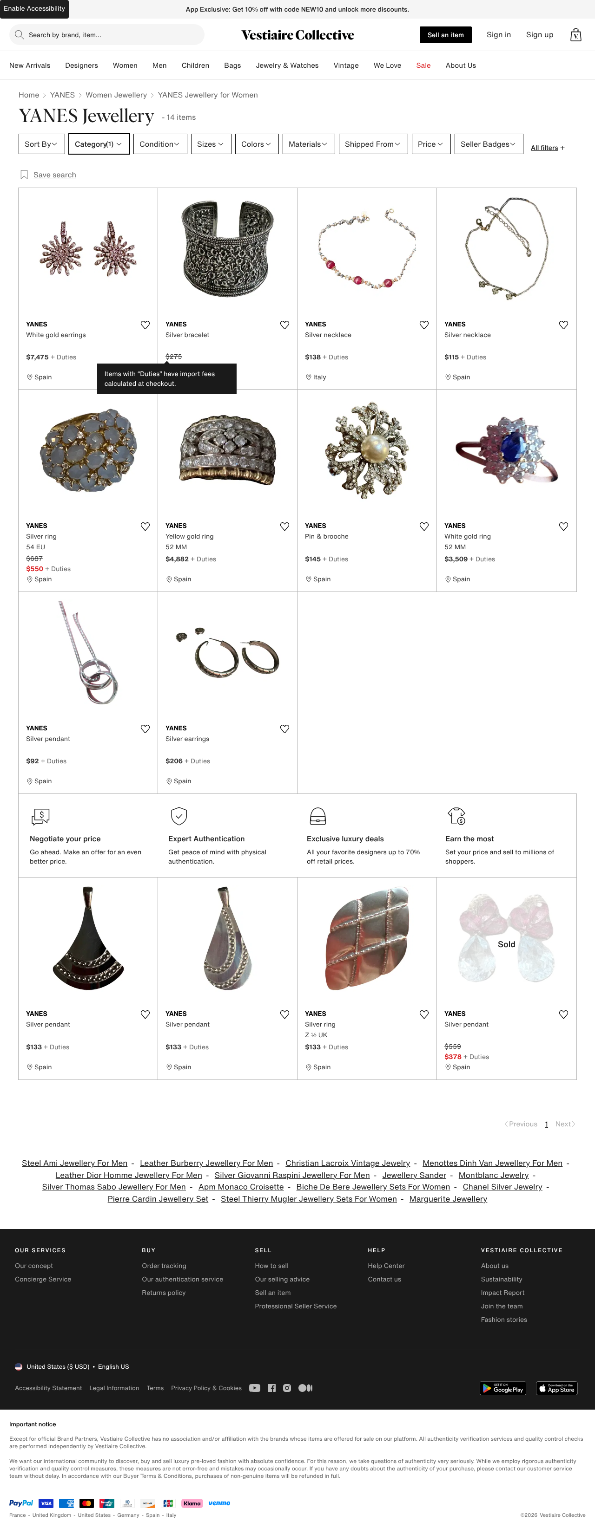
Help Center (386, 1266)
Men (159, 65)
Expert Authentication (206, 838)
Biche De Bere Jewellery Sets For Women (373, 1187)
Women (125, 65)
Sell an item (446, 34)
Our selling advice (282, 1279)
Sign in (499, 34)
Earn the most (469, 838)
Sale (423, 65)
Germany (128, 1515)
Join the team (502, 1306)
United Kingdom (52, 1515)
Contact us (385, 1279)
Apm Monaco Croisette (241, 1187)
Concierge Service (43, 1279)
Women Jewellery (116, 94)
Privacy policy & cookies (206, 1388)
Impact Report (503, 1293)
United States (94, 1515)
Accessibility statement (48, 1388)
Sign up (540, 34)
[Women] (145, 65)
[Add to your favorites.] (145, 325)
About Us (461, 65)
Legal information (114, 1388)
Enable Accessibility (34, 8)
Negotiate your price (65, 838)
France (17, 1515)
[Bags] (248, 65)
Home (29, 94)
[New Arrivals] (57, 65)
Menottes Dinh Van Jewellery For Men (492, 1163)
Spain (153, 1515)
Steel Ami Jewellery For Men (74, 1163)
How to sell (271, 1266)
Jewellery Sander (414, 1175)
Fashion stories (504, 1320)
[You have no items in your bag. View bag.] (575, 34)
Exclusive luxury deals (345, 838)
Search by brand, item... (65, 34)
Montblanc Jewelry (494, 1175)
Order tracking (164, 1266)
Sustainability (501, 1279)
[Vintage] (366, 65)
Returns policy (163, 1293)
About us (495, 1266)
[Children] (216, 65)
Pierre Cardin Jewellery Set (158, 1199)
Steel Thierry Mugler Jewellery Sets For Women (309, 1199)
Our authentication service (182, 1279)
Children (196, 65)
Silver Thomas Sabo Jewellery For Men (114, 1187)
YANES (62, 94)
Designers (81, 65)
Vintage (345, 65)
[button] (575, 34)
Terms (155, 1388)
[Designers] (105, 65)
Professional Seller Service (296, 1306)
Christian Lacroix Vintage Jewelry (347, 1163)
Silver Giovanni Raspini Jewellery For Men (292, 1175)
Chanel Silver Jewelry (502, 1187)
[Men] (174, 65)
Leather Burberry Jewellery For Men (206, 1163)
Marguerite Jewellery (449, 1199)
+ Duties (63, 357)
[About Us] (483, 65)
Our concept (34, 1266)
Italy (171, 1515)
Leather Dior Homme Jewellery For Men (129, 1175)
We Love (388, 65)
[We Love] (409, 65)
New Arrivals (29, 65)
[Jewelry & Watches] (326, 65)
